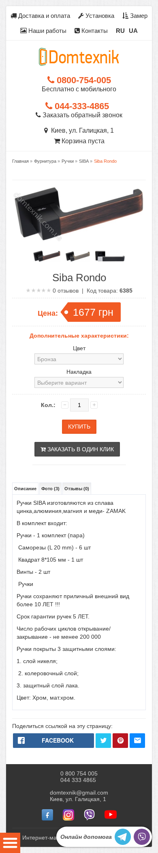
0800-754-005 (82, 80)
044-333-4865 (80, 106)
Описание (25, 488)
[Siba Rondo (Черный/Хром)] (110, 256)
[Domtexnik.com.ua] (79, 57)
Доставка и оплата (43, 15)
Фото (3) (50, 488)
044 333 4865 (78, 780)
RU (120, 30)
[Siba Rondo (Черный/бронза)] (47, 256)
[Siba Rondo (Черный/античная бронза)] (77, 256)
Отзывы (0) (76, 488)
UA (133, 30)
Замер (137, 15)
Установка (99, 15)
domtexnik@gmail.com (79, 792)
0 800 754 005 (79, 773)
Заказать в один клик (80, 449)
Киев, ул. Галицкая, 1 (81, 130)
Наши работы (46, 30)
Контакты (94, 30)
